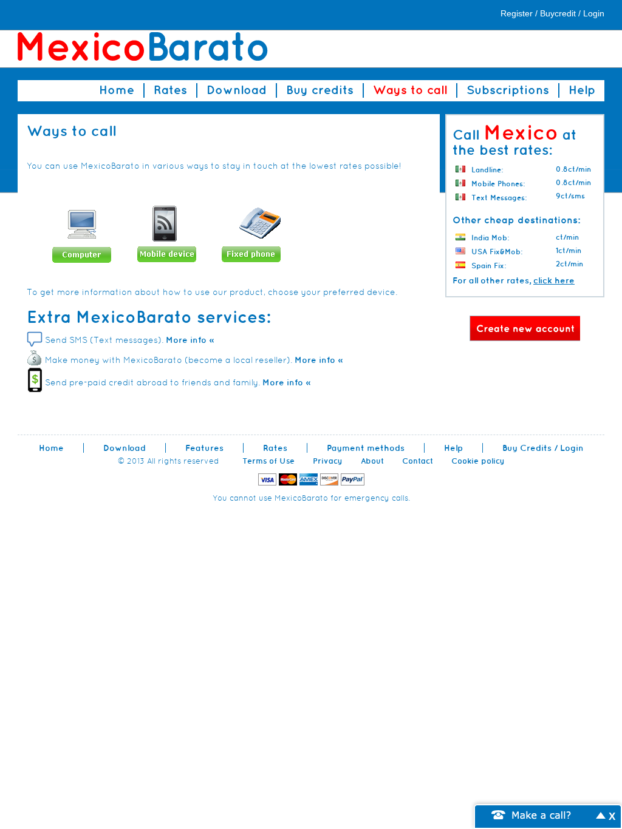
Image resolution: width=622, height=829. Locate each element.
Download (237, 89)
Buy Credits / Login (543, 448)
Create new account (525, 328)
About (372, 460)
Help (582, 89)
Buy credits (320, 89)
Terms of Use (268, 460)
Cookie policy (478, 460)
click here (554, 280)
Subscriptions (507, 89)
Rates (170, 89)
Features (204, 448)
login (593, 13)
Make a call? (542, 814)
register (517, 13)
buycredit (558, 13)
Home (116, 89)
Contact (417, 460)
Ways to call (410, 89)
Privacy (328, 460)
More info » (189, 340)
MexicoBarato (143, 47)
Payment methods (366, 448)
